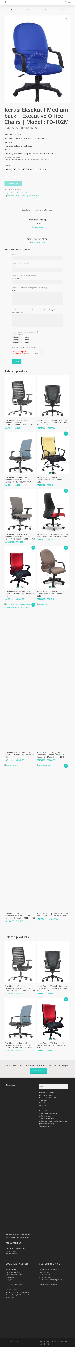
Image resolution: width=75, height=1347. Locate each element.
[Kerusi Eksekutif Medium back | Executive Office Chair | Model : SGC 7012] (53, 453)
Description (26, 210)
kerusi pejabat (26, 196)
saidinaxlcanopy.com (45, 1121)
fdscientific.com (52, 1113)
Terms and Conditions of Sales (48, 1098)
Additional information (44, 210)
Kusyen (7, 165)
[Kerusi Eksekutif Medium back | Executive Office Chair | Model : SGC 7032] (20, 676)
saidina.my (42, 1113)
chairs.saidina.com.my (47, 1123)
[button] (69, 2)
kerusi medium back (14, 196)
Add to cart (13, 184)
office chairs (35, 196)
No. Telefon (16, 278)
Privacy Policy (43, 1103)
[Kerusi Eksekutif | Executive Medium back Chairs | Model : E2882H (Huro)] (53, 837)
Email (14, 266)
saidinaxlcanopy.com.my (46, 1118)
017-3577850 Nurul (45, 1277)
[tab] (26, 210)
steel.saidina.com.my (60, 1121)
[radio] (8, 169)
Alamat (14, 290)
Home (6, 10)
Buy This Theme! (38, 1071)
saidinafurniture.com (45, 1116)
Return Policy (43, 1105)
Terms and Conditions (46, 1095)
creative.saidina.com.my (46, 1126)
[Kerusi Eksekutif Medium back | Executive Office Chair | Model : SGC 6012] (20, 567)
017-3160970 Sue (44, 1274)
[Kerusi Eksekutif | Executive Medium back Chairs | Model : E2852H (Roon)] (53, 510)
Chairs (12, 10)
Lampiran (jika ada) (18, 334)
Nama (14, 254)
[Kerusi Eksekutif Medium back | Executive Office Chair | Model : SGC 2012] (53, 567)
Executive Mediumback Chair (25, 10)
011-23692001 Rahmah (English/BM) (50, 1280)
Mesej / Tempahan (18, 312)
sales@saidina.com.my (50, 1285)
